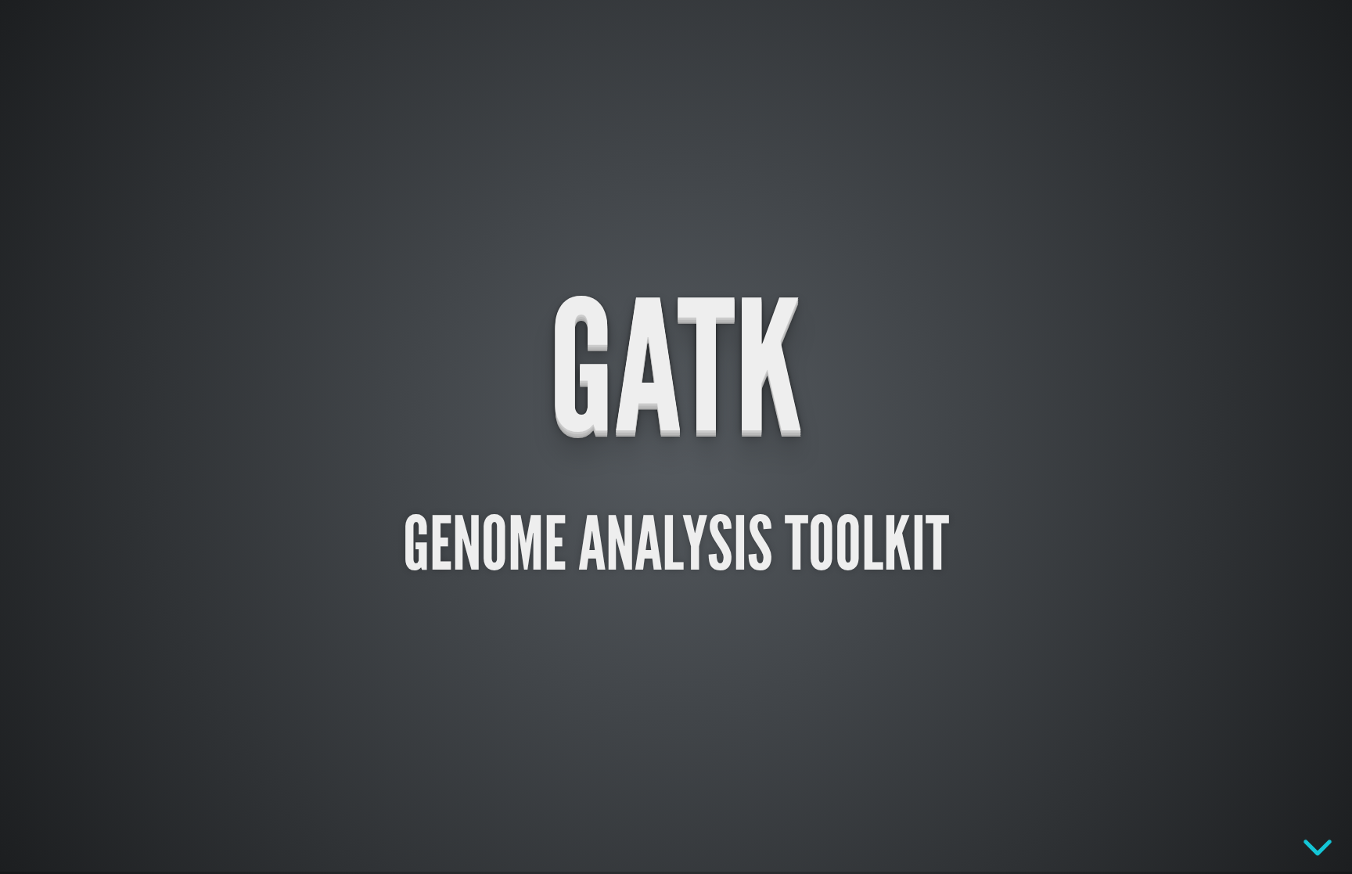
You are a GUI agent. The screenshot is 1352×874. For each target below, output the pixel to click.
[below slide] (1317, 847)
